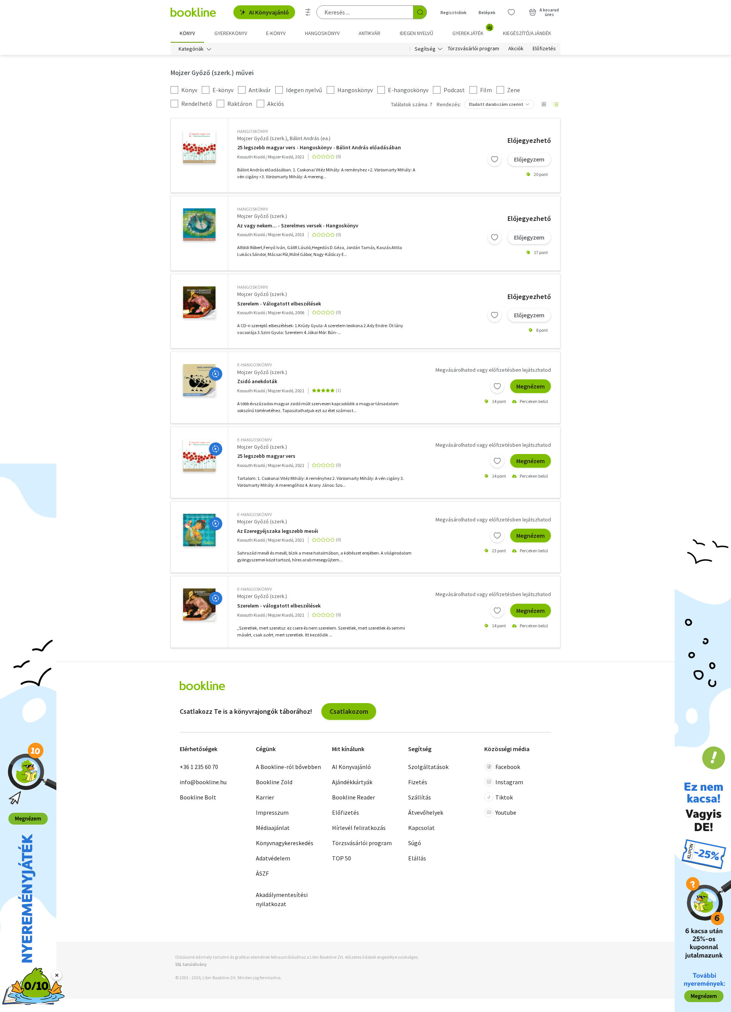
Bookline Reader (353, 797)
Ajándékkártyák (352, 782)
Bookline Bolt (198, 797)
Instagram (509, 782)
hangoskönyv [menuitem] (322, 33)
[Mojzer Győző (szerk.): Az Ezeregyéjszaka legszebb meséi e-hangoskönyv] (199, 530)
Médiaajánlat (273, 827)
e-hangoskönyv (254, 365)
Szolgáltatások (428, 767)
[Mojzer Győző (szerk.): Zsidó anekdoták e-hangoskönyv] (199, 380)
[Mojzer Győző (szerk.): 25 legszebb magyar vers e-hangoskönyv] (199, 455)
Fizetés (417, 782)
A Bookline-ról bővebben (288, 767)
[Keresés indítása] (420, 12)
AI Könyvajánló (269, 12)
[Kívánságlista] (511, 12)
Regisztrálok (453, 12)
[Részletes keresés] (308, 12)
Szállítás (419, 797)
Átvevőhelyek (425, 812)
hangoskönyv (252, 131)
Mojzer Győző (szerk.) (262, 138)
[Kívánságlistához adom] (494, 159)
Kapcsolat (421, 827)
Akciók (516, 49)
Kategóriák (191, 48)
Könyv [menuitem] (187, 33)
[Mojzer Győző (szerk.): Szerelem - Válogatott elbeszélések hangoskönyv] (199, 302)
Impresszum (272, 812)
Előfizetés (544, 49)
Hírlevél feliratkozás (359, 827)
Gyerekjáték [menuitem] (472, 30)
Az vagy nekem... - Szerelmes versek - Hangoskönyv (297, 225)
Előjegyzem (529, 159)
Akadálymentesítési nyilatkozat (282, 899)
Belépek (487, 12)
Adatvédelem (273, 858)
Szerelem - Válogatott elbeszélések (279, 304)
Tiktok (504, 797)
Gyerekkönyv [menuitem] (230, 33)
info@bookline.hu (203, 782)
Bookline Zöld (274, 782)
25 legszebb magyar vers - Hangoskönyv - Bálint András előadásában (319, 147)
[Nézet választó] (543, 104)
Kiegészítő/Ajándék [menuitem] (527, 33)
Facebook (507, 767)
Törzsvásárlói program (473, 49)
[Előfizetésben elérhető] (215, 374)
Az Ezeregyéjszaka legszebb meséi (277, 531)
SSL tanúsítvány (191, 964)
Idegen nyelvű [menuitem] (416, 33)
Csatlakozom (349, 711)
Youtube (505, 812)
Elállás (417, 858)
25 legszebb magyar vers (266, 456)
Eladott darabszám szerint (496, 104)
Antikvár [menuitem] (369, 33)
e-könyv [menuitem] (276, 33)
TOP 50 (341, 858)
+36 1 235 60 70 (199, 767)
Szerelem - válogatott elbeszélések (279, 606)
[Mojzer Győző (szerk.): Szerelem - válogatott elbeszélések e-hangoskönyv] (199, 604)
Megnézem (530, 386)
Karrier (265, 797)
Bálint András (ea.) (310, 138)
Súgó (414, 843)
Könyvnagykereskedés (284, 843)
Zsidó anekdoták (257, 381)
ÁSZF (262, 873)
